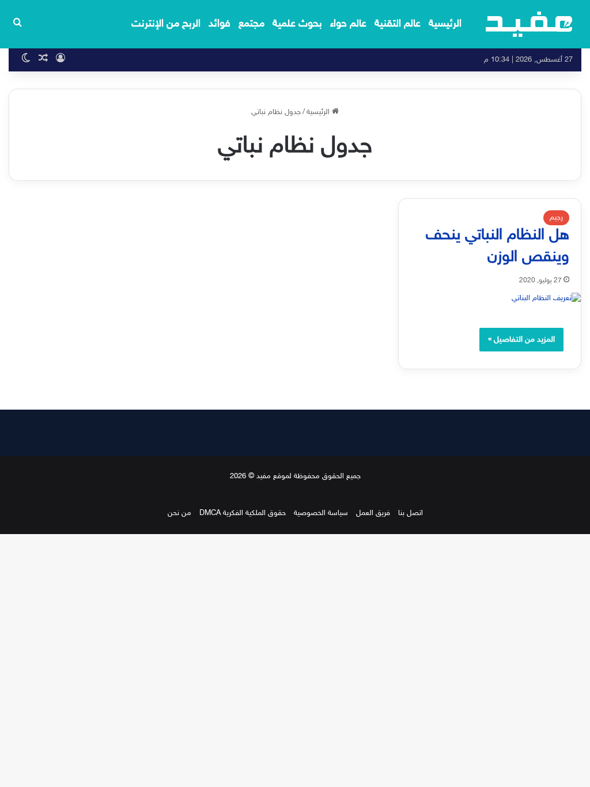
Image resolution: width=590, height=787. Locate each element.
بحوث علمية (297, 24)
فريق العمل (373, 513)
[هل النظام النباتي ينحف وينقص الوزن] (490, 299)
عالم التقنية (398, 24)
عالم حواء (348, 24)
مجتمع (251, 24)
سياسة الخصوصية (321, 513)
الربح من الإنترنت (166, 24)
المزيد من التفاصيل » (521, 340)
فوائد (219, 24)
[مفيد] (529, 24)
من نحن (179, 513)
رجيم (556, 217)
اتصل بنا (410, 513)
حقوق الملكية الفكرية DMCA (242, 513)
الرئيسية (445, 24)
